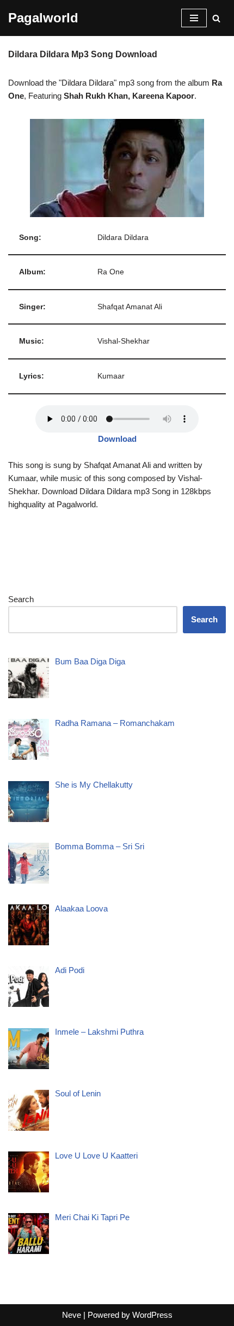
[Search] (216, 18)
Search (21, 599)
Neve (71, 1314)
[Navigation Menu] (194, 18)
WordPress (152, 1314)
